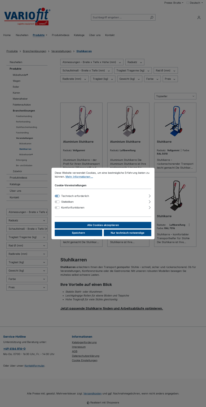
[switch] (57, 202)
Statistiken (67, 201)
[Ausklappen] (149, 196)
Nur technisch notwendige (127, 233)
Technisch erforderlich (75, 196)
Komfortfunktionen (72, 207)
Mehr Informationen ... (79, 176)
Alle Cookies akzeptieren (103, 225)
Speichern (78, 233)
